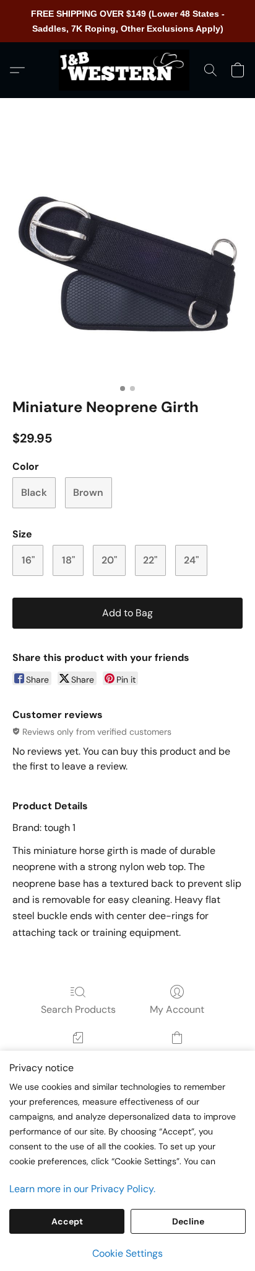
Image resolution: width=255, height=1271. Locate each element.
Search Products (78, 1009)
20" (109, 560)
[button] (127, 70)
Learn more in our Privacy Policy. (82, 1188)
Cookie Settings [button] (127, 1253)
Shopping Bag (176, 1055)
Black (34, 492)
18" (68, 560)
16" (28, 560)
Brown (88, 492)
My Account (177, 1009)
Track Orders (78, 1055)
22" (150, 560)
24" (191, 560)
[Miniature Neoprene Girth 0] (127, 263)
